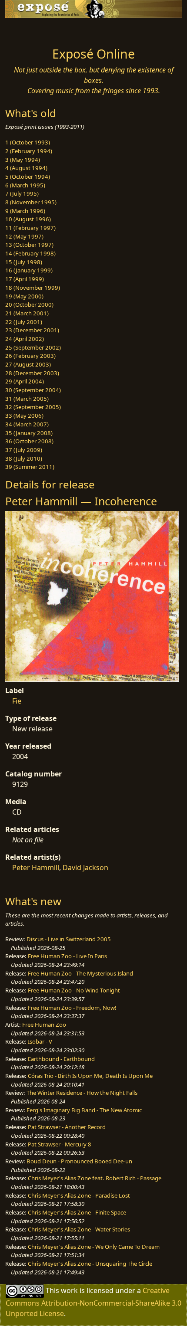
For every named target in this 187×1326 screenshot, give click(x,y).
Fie (16, 701)
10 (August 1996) (28, 219)
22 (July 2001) (23, 322)
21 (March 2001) (27, 313)
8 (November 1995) (31, 202)
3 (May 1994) (22, 160)
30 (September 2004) (33, 390)
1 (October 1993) (27, 142)
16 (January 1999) (29, 270)
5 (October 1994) (27, 176)
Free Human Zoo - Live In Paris (67, 956)
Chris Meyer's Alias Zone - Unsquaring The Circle (90, 1263)
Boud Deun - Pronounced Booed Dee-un (79, 1161)
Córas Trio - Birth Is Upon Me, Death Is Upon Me (90, 1076)
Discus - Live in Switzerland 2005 (69, 939)
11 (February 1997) (30, 228)
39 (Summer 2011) (29, 467)
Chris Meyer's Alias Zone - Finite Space (77, 1212)
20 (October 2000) (29, 304)
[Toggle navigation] (28, 30)
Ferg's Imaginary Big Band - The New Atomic (84, 1110)
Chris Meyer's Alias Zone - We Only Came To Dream (94, 1247)
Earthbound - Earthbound (61, 1059)
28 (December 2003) (32, 373)
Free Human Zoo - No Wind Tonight (74, 990)
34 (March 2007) (27, 424)
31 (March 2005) (27, 399)
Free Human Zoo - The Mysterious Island (80, 973)
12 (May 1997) (24, 236)
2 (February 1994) (28, 151)
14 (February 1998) (30, 253)
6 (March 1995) (25, 185)
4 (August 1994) (26, 168)
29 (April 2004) (24, 381)
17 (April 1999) (24, 279)
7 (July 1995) (22, 193)
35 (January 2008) (29, 433)
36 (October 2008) (29, 441)
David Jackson (85, 867)
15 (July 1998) (23, 262)
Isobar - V (40, 1041)
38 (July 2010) (23, 458)
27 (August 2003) (28, 364)
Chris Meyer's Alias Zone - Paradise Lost (79, 1195)
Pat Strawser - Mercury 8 (59, 1144)
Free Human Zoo (44, 1024)
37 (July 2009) (23, 450)
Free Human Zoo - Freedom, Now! (72, 1008)
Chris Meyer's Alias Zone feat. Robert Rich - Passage (94, 1178)
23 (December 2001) (32, 330)
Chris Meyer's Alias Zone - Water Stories (79, 1229)
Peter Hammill (35, 867)
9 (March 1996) (25, 211)
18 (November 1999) (32, 287)
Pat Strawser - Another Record (67, 1127)
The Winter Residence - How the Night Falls (82, 1093)
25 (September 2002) (33, 347)
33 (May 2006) (24, 415)
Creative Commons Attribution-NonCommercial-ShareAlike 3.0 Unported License (93, 1301)
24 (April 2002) (24, 339)
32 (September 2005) (33, 407)
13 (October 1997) (29, 245)
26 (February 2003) (30, 356)
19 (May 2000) (24, 296)
